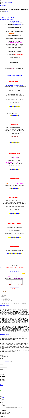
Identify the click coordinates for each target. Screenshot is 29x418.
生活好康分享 (4, 5)
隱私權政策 (19, 407)
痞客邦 (6, 361)
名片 (2, 14)
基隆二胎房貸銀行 (10, 19)
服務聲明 (22, 407)
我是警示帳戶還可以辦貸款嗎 (8, 17)
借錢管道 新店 (6, 19)
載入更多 (2, 364)
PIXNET (9, 407)
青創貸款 (1, 385)
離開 (4, 416)
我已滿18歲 (2, 416)
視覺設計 (6, 11)
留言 (8, 361)
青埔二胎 (1, 384)
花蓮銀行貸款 (2, 19)
